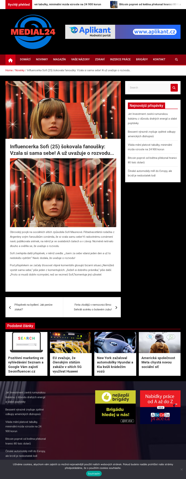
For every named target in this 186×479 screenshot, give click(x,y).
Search (174, 88)
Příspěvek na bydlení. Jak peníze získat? (33, 307)
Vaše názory (80, 59)
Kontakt (159, 59)
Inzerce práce (120, 59)
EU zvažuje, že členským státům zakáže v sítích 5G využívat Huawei (67, 364)
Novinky (42, 59)
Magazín (59, 59)
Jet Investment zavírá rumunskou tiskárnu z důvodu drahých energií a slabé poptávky (152, 118)
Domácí (25, 59)
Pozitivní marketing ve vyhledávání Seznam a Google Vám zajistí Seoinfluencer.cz (26, 364)
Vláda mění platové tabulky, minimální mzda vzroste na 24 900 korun (23, 426)
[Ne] (181, 469)
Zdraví (100, 59)
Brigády (142, 59)
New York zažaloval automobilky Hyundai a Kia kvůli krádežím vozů (115, 364)
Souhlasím (94, 473)
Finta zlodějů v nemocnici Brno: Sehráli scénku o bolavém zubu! (93, 307)
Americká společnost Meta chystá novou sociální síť (158, 362)
